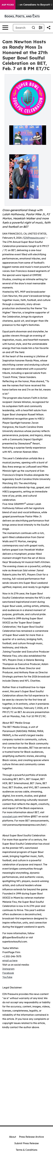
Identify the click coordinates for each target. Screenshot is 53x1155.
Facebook (8, 972)
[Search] (33, 27)
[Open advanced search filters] (40, 27)
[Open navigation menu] (5, 28)
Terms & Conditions (26, 1149)
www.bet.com (10, 816)
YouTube (7, 977)
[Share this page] (49, 28)
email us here (10, 960)
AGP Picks (8, 4)
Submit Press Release (26, 1143)
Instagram (8, 968)
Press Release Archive (31, 1136)
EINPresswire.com (34, 237)
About (12, 1136)
